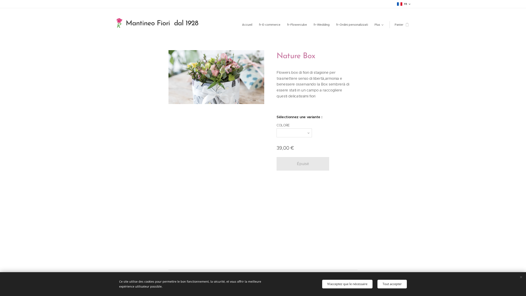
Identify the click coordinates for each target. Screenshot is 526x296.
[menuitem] (248, 25)
